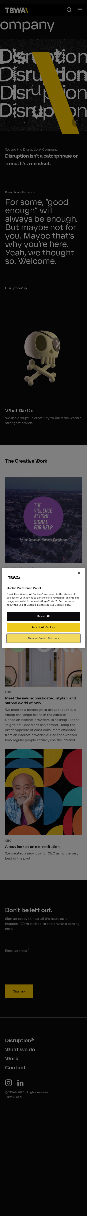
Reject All (43, 616)
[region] (43, 608)
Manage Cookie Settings (43, 638)
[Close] (79, 573)
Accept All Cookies (43, 627)
